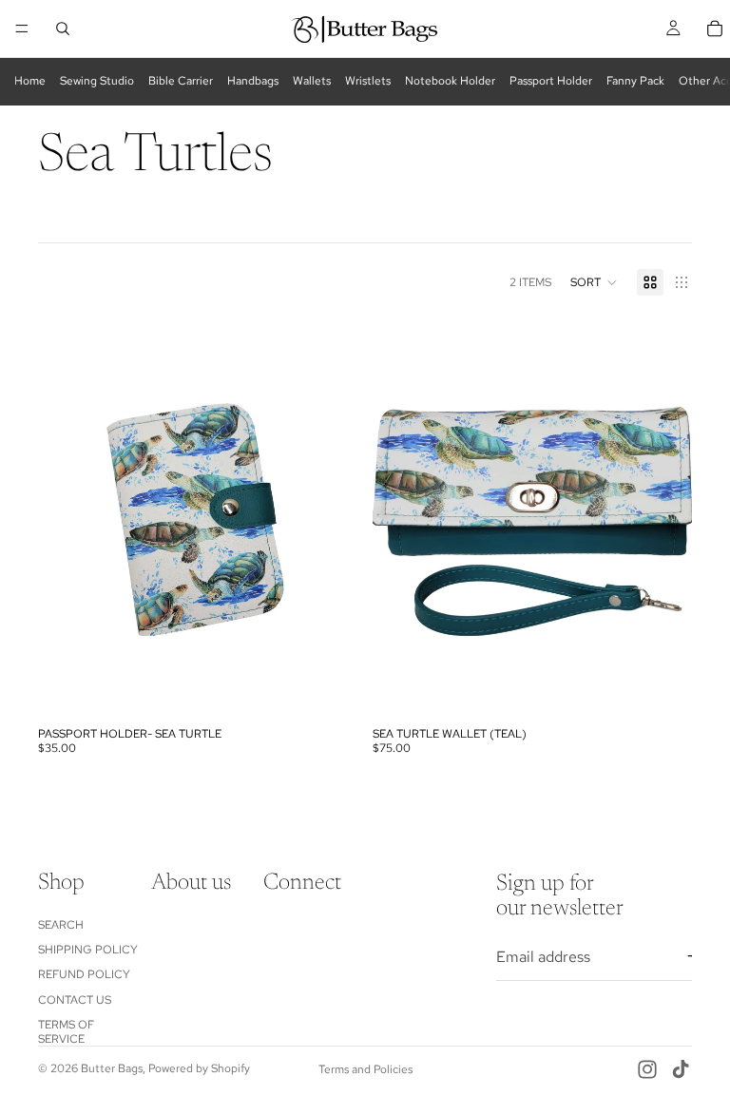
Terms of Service (66, 1031)
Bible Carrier (180, 80)
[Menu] (22, 28)
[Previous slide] (66, 518)
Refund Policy (84, 974)
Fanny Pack (635, 80)
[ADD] (328, 689)
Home (30, 80)
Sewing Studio (97, 80)
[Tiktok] (680, 1069)
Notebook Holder (450, 80)
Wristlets (368, 80)
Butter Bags (112, 1068)
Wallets (312, 80)
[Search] (63, 28)
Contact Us (74, 1000)
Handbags (253, 80)
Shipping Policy (88, 949)
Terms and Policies (365, 1069)
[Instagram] (647, 1069)
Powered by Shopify (199, 1068)
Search (61, 925)
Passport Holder (550, 80)
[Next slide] (328, 518)
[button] (594, 282)
